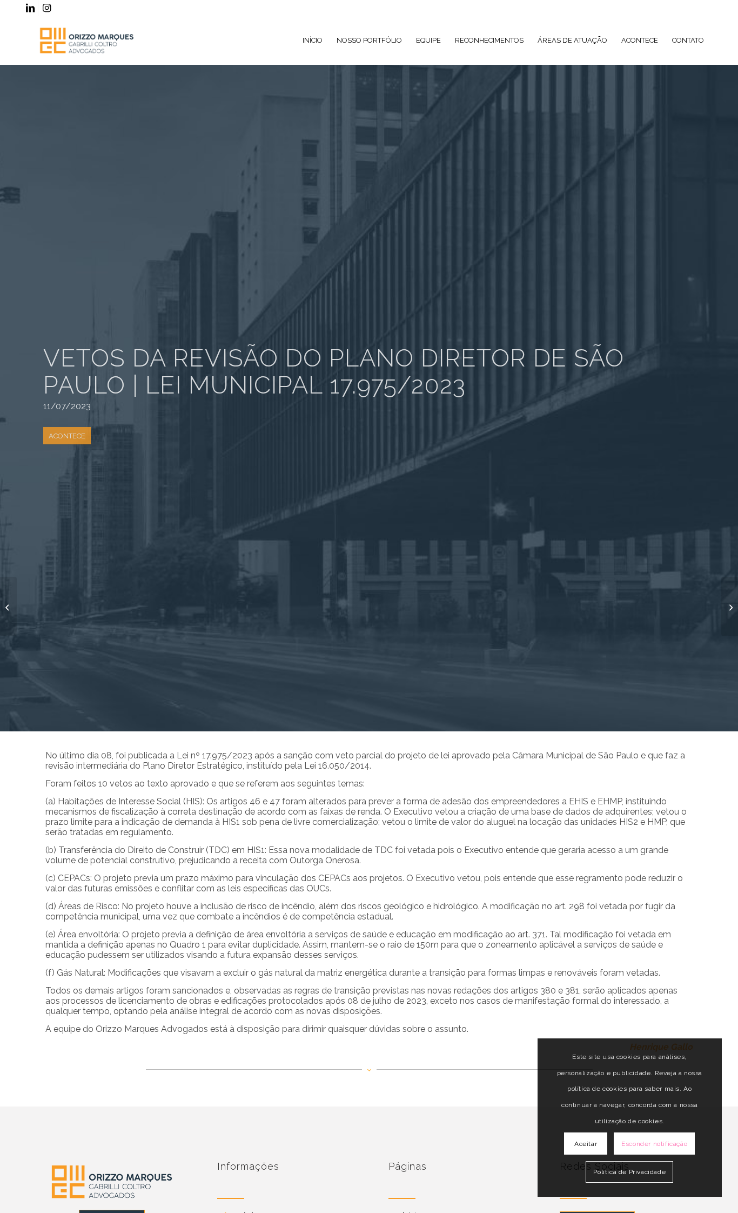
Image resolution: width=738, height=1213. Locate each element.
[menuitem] (313, 40)
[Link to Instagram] (46, 8)
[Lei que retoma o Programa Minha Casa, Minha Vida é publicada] (729, 606)
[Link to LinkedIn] (30, 8)
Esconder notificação (654, 1144)
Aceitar (585, 1144)
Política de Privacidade (629, 1172)
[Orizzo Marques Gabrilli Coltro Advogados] (86, 40)
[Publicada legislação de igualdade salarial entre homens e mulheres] (8, 606)
